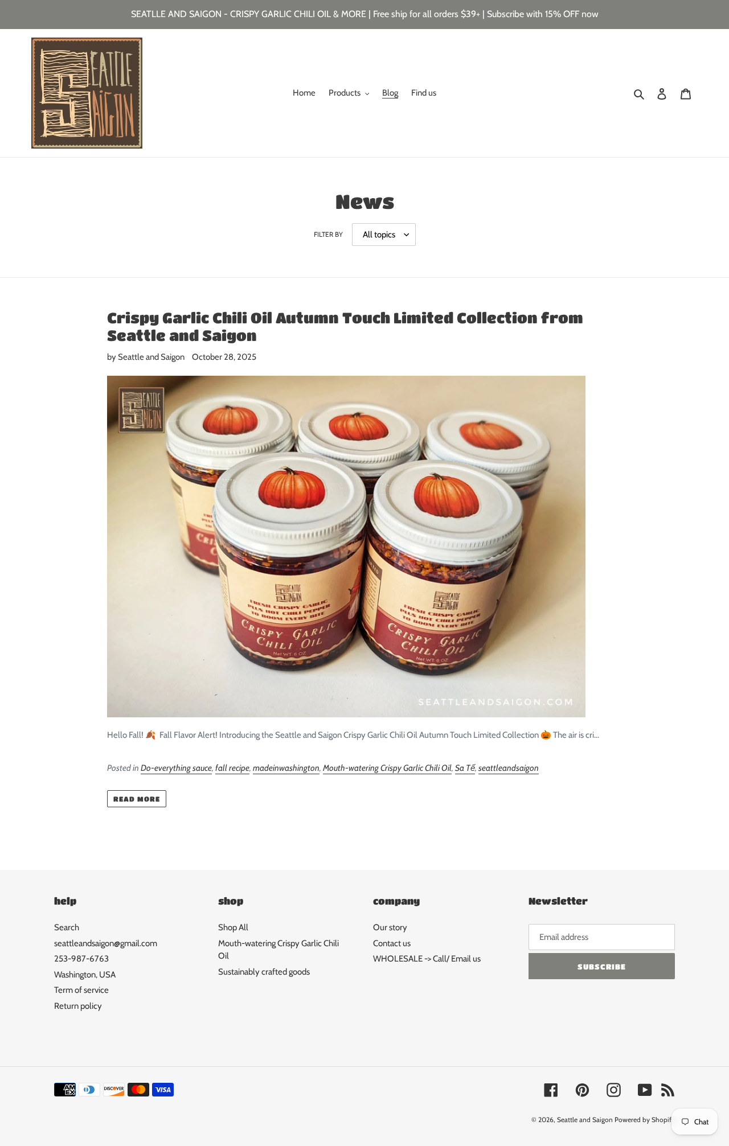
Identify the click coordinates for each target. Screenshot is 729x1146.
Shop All (233, 927)
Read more (136, 799)
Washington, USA (85, 975)
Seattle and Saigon (585, 1119)
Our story (390, 927)
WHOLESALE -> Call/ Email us (427, 959)
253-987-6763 (81, 959)
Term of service (81, 990)
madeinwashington (286, 768)
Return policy (78, 1006)
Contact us (392, 943)
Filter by (328, 234)
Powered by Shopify (645, 1119)
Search (66, 927)
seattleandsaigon (508, 768)
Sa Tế (465, 768)
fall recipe (232, 768)
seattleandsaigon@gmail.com (105, 943)
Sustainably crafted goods (264, 972)
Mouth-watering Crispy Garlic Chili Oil (387, 768)
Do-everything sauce (176, 768)
